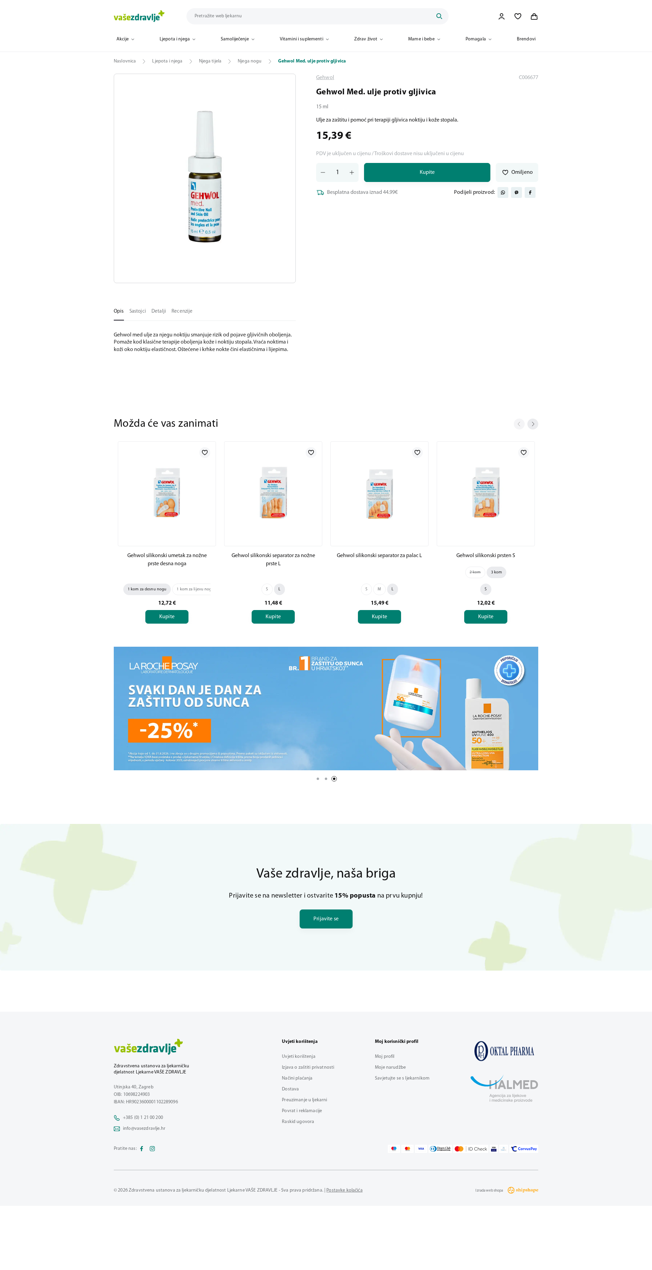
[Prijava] (501, 16)
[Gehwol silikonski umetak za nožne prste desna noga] (167, 493)
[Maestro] (394, 1149)
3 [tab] (334, 778)
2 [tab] (326, 778)
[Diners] (440, 1149)
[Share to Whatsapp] (502, 192)
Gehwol (325, 77)
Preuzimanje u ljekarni (304, 1100)
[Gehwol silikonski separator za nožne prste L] (273, 493)
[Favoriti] (518, 16)
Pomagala (476, 39)
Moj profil (384, 1056)
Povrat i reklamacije (302, 1110)
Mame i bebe (421, 39)
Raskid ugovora (298, 1121)
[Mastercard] (407, 1149)
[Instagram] (152, 1149)
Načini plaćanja (297, 1078)
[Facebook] (141, 1149)
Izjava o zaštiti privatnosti (308, 1067)
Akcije (122, 39)
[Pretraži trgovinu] (439, 16)
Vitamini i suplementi (301, 39)
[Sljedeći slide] (532, 424)
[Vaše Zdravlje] (139, 16)
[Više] (326, 708)
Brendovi (526, 39)
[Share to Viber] (516, 192)
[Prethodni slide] (519, 424)
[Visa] (421, 1149)
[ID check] (470, 1149)
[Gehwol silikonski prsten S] (486, 493)
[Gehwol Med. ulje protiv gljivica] (504, 1051)
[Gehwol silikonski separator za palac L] (379, 493)
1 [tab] (318, 778)
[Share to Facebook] (530, 192)
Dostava (290, 1089)
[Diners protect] (503, 1149)
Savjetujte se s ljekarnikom (402, 1078)
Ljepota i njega (175, 39)
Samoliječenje (235, 39)
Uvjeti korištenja (298, 1056)
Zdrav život (366, 39)
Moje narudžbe (390, 1067)
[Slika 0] (204, 178)
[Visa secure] (494, 1149)
